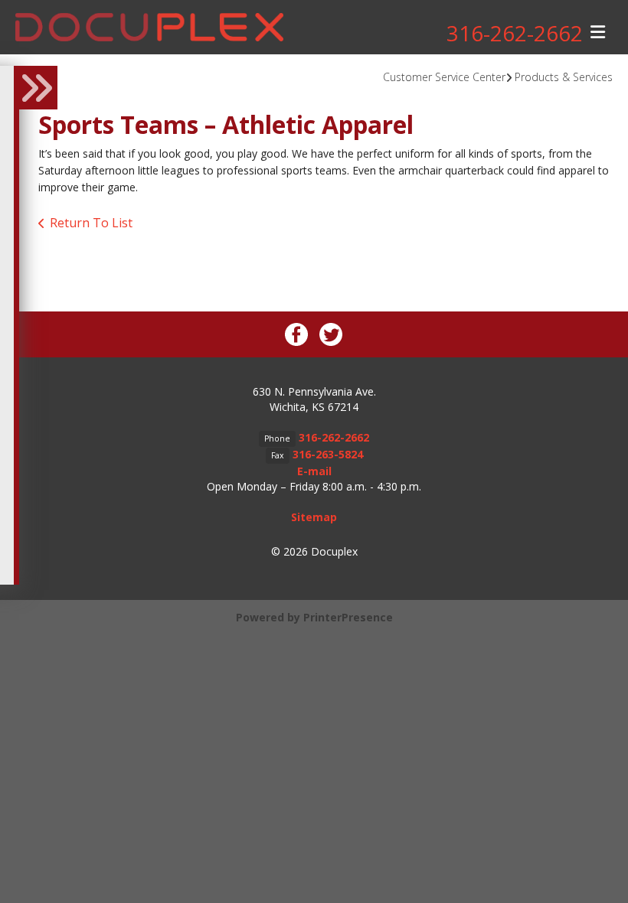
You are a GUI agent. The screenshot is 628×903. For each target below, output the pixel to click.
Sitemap (314, 517)
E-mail (314, 471)
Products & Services (564, 77)
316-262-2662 (514, 32)
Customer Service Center (444, 77)
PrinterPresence (348, 617)
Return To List (91, 222)
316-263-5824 (328, 454)
